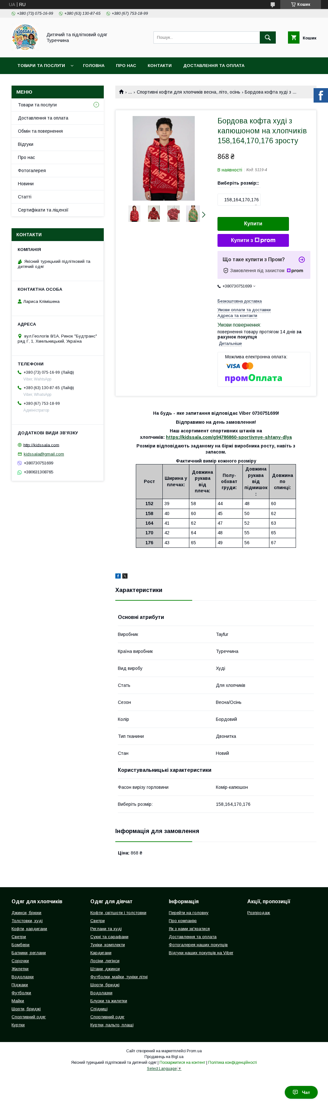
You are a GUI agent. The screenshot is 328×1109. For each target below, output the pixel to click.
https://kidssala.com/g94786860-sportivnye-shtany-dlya (229, 437)
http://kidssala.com (41, 444)
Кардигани (100, 952)
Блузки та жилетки (108, 1000)
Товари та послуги (41, 65)
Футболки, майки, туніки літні (119, 976)
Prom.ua (194, 1051)
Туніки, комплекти (107, 944)
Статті (24, 196)
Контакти (160, 65)
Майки (18, 1000)
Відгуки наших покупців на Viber (201, 952)
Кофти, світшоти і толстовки (118, 912)
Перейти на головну (189, 912)
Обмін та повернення (40, 131)
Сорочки (20, 960)
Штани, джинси (105, 968)
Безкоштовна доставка (239, 301)
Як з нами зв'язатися (189, 928)
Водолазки (23, 976)
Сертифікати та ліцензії (43, 210)
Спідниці (99, 1008)
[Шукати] (268, 37)
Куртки (18, 1024)
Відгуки (25, 144)
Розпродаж (258, 912)
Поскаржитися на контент (182, 1062)
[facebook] (118, 577)
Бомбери (20, 944)
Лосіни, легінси (104, 960)
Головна (93, 65)
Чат (306, 1092)
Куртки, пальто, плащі (112, 1024)
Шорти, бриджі (26, 1008)
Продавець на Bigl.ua (164, 1057)
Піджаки (20, 984)
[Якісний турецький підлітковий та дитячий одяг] (25, 49)
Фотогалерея (32, 170)
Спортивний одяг (29, 1016)
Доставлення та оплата (213, 65)
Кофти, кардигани (29, 928)
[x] (124, 577)
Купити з (242, 240)
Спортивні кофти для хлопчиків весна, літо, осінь (188, 92)
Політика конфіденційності (232, 1062)
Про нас (126, 65)
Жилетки (20, 968)
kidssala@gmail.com (44, 454)
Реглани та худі (106, 928)
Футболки (21, 992)
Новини (26, 183)
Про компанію (183, 920)
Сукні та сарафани (109, 936)
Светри (19, 936)
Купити (253, 223)
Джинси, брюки (26, 912)
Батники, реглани (29, 952)
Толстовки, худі (27, 920)
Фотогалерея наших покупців (198, 944)
